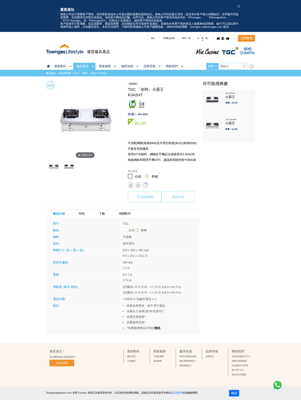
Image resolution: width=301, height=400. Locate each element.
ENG (184, 38)
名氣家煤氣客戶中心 (241, 356)
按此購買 (147, 197)
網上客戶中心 (238, 370)
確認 (234, 393)
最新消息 (131, 356)
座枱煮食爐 (65, 73)
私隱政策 (178, 392)
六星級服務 (158, 356)
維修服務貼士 (185, 365)
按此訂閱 (61, 362)
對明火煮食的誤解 (187, 356)
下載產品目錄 (168, 38)
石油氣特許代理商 (240, 365)
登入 (153, 38)
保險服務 (157, 361)
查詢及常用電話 (239, 374)
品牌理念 (210, 356)
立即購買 (246, 38)
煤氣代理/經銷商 (239, 361)
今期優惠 (131, 361)
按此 (157, 328)
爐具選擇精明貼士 (187, 361)
